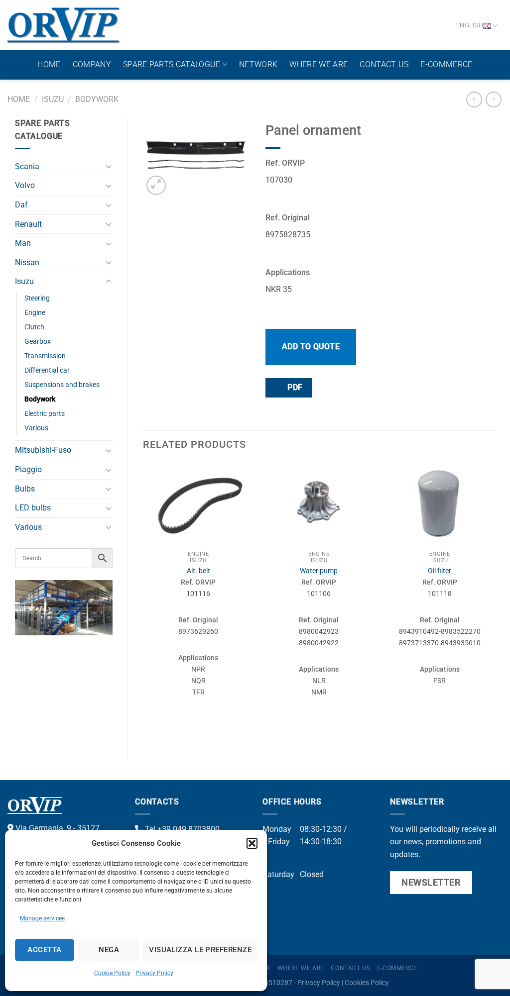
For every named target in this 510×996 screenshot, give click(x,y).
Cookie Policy (112, 973)
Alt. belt (198, 571)
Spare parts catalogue (172, 64)
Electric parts (44, 413)
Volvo (25, 185)
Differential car (47, 370)
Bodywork (97, 99)
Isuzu (53, 99)
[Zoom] (156, 185)
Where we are (318, 64)
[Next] (494, 603)
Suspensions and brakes (62, 385)
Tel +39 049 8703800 (181, 829)
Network (258, 64)
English (469, 25)
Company (92, 64)
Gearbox (37, 341)
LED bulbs (33, 507)
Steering (37, 298)
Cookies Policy (367, 983)
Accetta (44, 949)
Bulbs (25, 489)
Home (48, 64)
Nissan (27, 262)
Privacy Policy (154, 973)
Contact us (384, 64)
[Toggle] (109, 166)
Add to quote (311, 346)
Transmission (45, 356)
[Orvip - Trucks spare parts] (64, 25)
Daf (21, 204)
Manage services (42, 918)
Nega (109, 949)
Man (23, 243)
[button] (252, 843)
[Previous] (143, 603)
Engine (34, 312)
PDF (294, 387)
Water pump (319, 571)
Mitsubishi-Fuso (43, 450)
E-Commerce (446, 64)
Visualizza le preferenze (200, 949)
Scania (27, 166)
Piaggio (28, 469)
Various (36, 428)
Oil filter (439, 571)
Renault (28, 224)
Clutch (34, 327)
